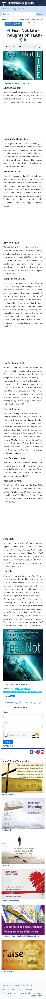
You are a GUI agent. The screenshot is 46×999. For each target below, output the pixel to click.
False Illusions (7, 971)
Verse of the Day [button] (9, 9)
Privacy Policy (26, 985)
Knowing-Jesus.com (33, 993)
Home (3, 19)
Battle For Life (8, 794)
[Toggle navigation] (41, 3)
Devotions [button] (23, 9)
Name (5, 712)
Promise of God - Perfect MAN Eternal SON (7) (22, 936)
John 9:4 (5, 865)
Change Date (14, 24)
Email (5, 722)
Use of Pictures (8, 989)
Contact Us (29, 989)
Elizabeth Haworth (20, 684)
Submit (8, 742)
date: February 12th (35, 19)
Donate (20, 989)
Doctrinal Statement (10, 985)
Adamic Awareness (10, 900)
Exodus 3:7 (6, 830)
